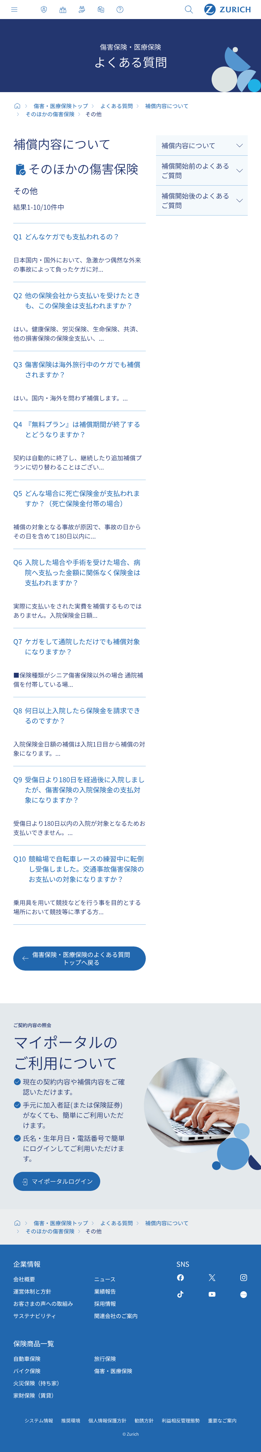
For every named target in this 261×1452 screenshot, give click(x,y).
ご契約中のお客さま (82, 9)
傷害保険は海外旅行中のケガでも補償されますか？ (76, 369)
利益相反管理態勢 (181, 1420)
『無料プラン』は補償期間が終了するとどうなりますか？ (76, 429)
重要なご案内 (222, 1420)
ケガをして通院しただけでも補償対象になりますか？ (76, 646)
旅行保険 (105, 1358)
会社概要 (24, 1279)
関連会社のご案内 (116, 1316)
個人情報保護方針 (107, 1420)
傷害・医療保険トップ (44, 9)
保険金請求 (101, 9)
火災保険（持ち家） (37, 1383)
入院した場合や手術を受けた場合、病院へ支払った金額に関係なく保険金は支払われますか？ (76, 572)
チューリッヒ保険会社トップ (17, 106)
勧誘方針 (144, 1420)
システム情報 (38, 1420)
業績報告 (105, 1291)
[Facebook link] (180, 1278)
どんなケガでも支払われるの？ (66, 236)
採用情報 (105, 1303)
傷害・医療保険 (113, 1371)
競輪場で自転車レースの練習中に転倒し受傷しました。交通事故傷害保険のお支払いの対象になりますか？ (78, 869)
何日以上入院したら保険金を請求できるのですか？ (76, 715)
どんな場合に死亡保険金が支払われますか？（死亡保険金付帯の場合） (76, 498)
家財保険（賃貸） (35, 1395)
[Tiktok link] (180, 1294)
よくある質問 (116, 106)
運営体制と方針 (32, 1291)
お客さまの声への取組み (43, 1303)
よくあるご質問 (120, 9)
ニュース (105, 1279)
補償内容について (167, 106)
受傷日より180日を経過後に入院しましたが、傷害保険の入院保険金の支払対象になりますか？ (79, 789)
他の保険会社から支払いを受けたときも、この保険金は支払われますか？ (76, 300)
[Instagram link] (244, 1278)
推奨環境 (70, 1420)
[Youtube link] (212, 1294)
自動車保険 (26, 1358)
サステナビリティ (34, 1316)
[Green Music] (244, 1294)
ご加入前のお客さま (63, 9)
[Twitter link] (212, 1278)
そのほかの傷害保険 (49, 114)
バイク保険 (26, 1371)
